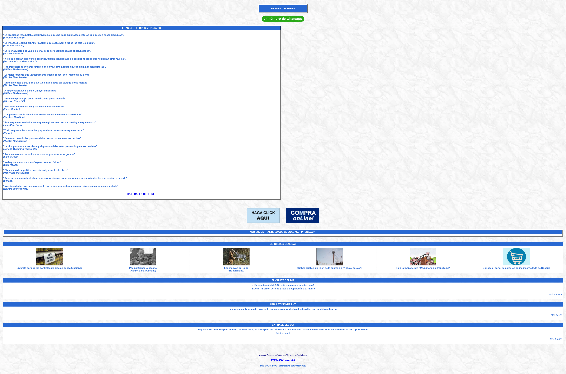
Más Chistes (555, 294)
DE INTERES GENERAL (283, 244)
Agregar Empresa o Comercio (271, 355)
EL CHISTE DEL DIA (283, 280)
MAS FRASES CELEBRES (141, 194)
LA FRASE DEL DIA (283, 325)
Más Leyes (556, 315)
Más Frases (556, 339)
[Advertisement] (424, 112)
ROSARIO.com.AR (283, 360)
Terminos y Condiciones (296, 355)
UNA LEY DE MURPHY (283, 304)
